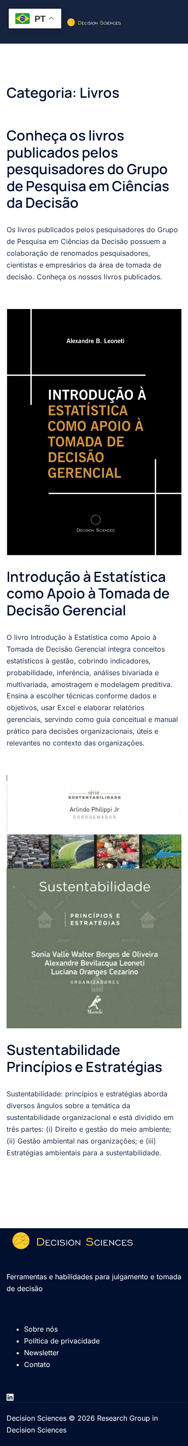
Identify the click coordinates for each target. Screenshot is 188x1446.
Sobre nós (41, 1329)
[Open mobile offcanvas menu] (126, 22)
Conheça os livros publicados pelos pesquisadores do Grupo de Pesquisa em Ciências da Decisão (88, 169)
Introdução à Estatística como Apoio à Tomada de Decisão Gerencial (88, 593)
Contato (37, 1364)
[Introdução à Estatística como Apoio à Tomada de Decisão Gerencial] (94, 432)
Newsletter (41, 1352)
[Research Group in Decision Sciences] (94, 21)
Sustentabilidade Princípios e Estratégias (84, 1058)
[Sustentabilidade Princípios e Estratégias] (94, 902)
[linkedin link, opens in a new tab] (10, 1396)
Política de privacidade (62, 1340)
